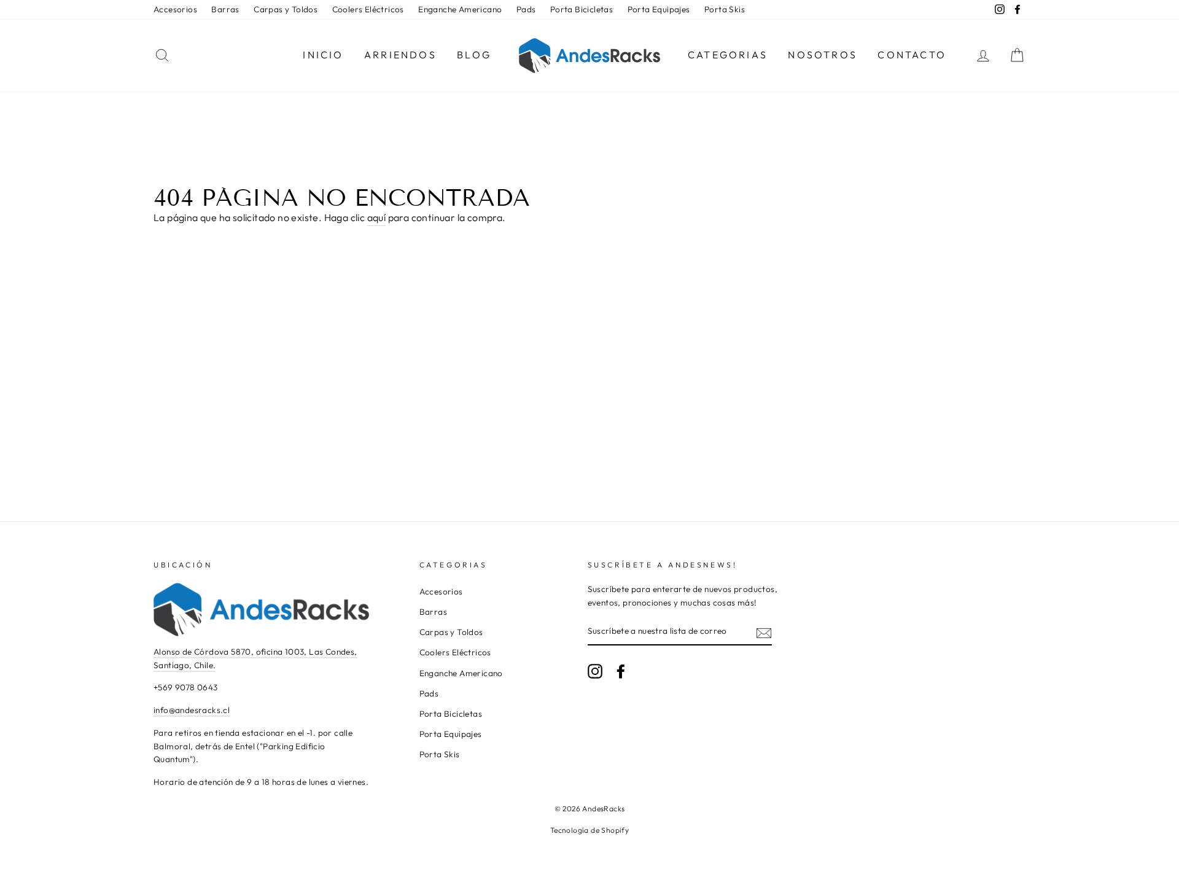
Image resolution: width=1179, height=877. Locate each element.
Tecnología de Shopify (589, 830)
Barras (225, 9)
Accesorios (175, 9)
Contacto (911, 55)
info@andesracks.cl (192, 709)
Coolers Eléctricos (368, 9)
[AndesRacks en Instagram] (595, 671)
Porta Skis (724, 9)
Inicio (323, 55)
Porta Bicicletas (581, 9)
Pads (526, 9)
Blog (474, 55)
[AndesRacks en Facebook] (620, 671)
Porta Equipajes (659, 9)
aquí (376, 217)
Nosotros (822, 55)
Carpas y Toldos (285, 9)
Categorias (728, 55)
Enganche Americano (460, 9)
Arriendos (400, 55)
